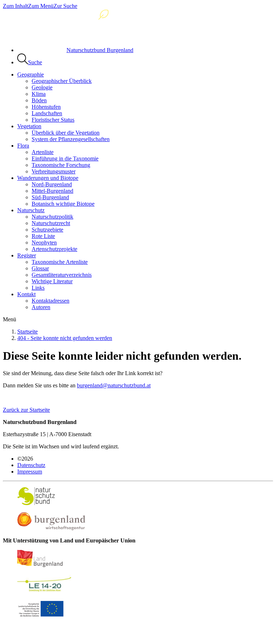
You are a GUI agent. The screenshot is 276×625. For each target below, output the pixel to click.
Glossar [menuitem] (40, 268)
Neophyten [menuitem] (44, 242)
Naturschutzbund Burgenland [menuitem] (99, 50)
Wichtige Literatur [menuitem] (52, 281)
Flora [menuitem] (23, 146)
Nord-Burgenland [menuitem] (52, 184)
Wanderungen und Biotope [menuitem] (47, 178)
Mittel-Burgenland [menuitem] (52, 191)
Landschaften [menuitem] (47, 113)
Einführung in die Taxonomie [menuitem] (65, 158)
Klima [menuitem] (39, 94)
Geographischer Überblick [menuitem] (62, 81)
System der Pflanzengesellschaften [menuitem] (71, 139)
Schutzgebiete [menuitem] (47, 230)
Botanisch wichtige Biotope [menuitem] (63, 204)
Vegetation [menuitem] (29, 126)
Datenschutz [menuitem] (31, 465)
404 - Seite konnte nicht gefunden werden (64, 338)
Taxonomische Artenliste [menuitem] (60, 262)
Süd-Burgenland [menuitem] (50, 197)
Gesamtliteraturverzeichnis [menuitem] (62, 275)
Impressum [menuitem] (29, 471)
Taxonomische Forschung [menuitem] (61, 165)
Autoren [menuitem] (41, 307)
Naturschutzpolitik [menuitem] (52, 217)
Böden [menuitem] (39, 100)
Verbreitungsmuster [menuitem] (53, 171)
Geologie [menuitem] (42, 87)
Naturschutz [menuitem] (31, 210)
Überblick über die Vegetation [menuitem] (66, 133)
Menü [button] (9, 319)
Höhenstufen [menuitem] (46, 107)
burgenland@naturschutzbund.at (114, 385)
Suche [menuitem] (35, 62)
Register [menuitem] (26, 255)
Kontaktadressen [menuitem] (50, 301)
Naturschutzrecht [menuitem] (51, 223)
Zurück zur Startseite (26, 410)
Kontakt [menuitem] (26, 294)
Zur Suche (65, 6)
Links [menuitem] (38, 288)
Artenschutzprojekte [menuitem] (54, 249)
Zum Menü (41, 6)
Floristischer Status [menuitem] (53, 120)
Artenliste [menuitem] (43, 152)
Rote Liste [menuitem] (43, 236)
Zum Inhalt (15, 6)
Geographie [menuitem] (30, 74)
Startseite (27, 331)
